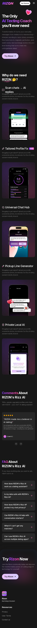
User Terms (6, 616)
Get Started (25, 3)
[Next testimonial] (20, 443)
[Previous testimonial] (16, 443)
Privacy (5, 612)
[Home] (8, 3)
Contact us (6, 620)
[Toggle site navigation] (34, 3)
